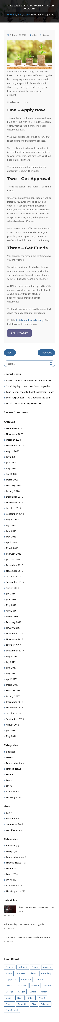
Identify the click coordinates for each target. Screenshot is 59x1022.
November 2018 (14, 570)
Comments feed (14, 824)
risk (34, 1004)
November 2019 (14, 502)
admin (35, 35)
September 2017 (15, 650)
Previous (46, 352)
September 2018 (15, 582)
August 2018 (12, 587)
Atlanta (35, 967)
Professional (12, 791)
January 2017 (13, 696)
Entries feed (12, 818)
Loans (26, 14)
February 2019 (13, 553)
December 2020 (14, 428)
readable (22, 1004)
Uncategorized (13, 797)
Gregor (21, 991)
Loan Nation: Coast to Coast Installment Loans (30, 391)
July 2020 (11, 456)
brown (9, 973)
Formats (10, 774)
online (31, 998)
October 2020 (13, 439)
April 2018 (11, 610)
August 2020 (12, 451)
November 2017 (14, 639)
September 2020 (15, 445)
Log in (9, 812)
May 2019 (11, 536)
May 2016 (11, 736)
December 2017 (14, 633)
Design (9, 757)
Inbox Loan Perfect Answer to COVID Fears (28, 380)
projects (9, 1004)
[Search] (51, 364)
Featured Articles (15, 763)
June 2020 (11, 462)
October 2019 (13, 508)
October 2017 (13, 644)
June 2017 (11, 667)
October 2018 (13, 576)
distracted (21, 985)
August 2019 (12, 519)
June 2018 (11, 599)
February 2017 (13, 690)
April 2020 (11, 473)
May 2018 (11, 604)
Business (10, 751)
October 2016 (13, 713)
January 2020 (13, 490)
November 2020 (14, 433)
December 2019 (14, 496)
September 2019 (15, 513)
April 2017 (11, 679)
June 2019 (11, 530)
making (9, 998)
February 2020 (13, 485)
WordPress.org (14, 829)
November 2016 (14, 707)
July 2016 (11, 730)
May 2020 (11, 468)
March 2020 (12, 479)
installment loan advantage (30, 320)
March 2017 (12, 684)
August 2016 (12, 724)
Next (10, 352)
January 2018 (13, 627)
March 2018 (12, 616)
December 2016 (14, 701)
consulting (46, 973)
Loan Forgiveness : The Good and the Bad (28, 397)
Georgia (9, 991)
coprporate (11, 979)
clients (33, 973)
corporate (26, 979)
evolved (35, 985)
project (42, 998)
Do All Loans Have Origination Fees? (25, 403)
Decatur (39, 979)
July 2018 (11, 593)
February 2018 (13, 622)
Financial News (13, 768)
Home (13, 14)
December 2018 (14, 565)
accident (9, 967)
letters (33, 991)
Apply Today (19, 333)
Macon (44, 991)
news (20, 998)
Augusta (47, 967)
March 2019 (12, 547)
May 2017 (11, 673)
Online (9, 785)
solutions (45, 1004)
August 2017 (12, 656)
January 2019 (13, 559)
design (9, 985)
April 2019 (11, 542)
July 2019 (11, 525)
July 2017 (11, 661)
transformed (12, 1010)
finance (47, 985)
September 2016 (15, 718)
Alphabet (22, 967)
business (21, 973)
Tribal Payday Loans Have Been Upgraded (28, 386)
